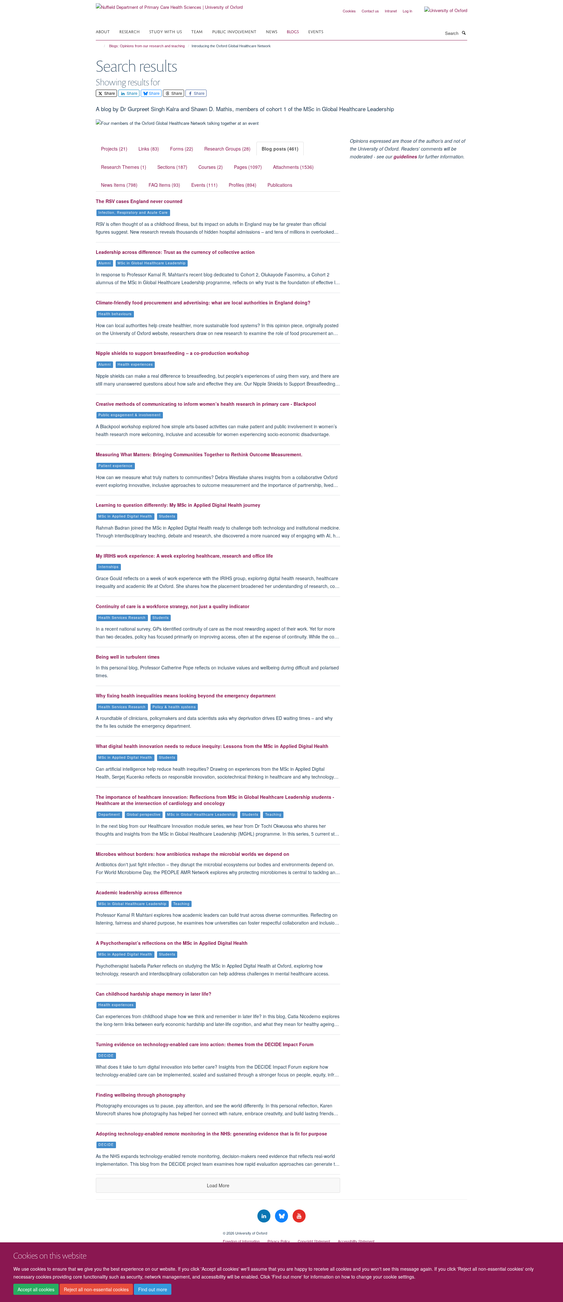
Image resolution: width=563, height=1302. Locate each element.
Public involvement (234, 31)
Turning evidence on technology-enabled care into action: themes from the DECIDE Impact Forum (204, 1044)
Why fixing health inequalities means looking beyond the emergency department (186, 695)
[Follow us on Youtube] (299, 1216)
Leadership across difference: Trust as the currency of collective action (175, 252)
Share (109, 93)
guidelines (405, 156)
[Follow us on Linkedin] (264, 1216)
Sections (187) (172, 167)
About (103, 31)
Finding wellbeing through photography (140, 1094)
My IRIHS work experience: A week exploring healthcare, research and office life (184, 555)
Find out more (152, 1289)
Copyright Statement (314, 1241)
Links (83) (148, 148)
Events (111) (204, 185)
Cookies (349, 10)
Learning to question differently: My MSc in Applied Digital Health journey (178, 505)
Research (129, 31)
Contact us (370, 10)
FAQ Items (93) (164, 185)
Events (315, 31)
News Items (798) (119, 185)
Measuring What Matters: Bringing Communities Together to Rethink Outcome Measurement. (199, 454)
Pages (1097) (248, 167)
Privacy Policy (278, 1241)
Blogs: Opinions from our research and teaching (147, 46)
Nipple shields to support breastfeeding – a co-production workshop (172, 353)
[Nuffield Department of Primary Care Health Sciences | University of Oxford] (169, 5)
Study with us (165, 31)
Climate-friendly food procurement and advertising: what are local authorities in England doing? (203, 302)
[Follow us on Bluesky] (282, 1216)
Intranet (391, 10)
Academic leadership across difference (139, 892)
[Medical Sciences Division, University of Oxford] (154, 1230)
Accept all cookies (36, 1289)
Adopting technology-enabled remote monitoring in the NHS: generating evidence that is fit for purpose (211, 1133)
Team (197, 31)
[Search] (463, 32)
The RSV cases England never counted (139, 201)
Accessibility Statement (356, 1241)
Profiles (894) (242, 185)
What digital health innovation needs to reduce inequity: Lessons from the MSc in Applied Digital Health (212, 746)
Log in (407, 10)
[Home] (101, 46)
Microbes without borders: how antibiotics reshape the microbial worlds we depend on (192, 854)
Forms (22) (181, 148)
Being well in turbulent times (128, 656)
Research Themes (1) (123, 167)
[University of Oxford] (440, 10)
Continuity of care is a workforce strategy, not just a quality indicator (172, 606)
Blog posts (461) (280, 148)
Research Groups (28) (227, 148)
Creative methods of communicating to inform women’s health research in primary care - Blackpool (206, 404)
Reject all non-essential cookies (96, 1289)
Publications (279, 185)
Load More (218, 1185)
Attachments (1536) (293, 167)
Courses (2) (210, 167)
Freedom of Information (241, 1241)
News (271, 31)
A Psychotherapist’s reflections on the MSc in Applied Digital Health (172, 943)
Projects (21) (114, 148)
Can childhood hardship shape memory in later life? (153, 993)
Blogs (293, 31)
